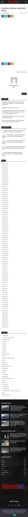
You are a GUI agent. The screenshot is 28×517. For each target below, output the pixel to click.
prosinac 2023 (5, 229)
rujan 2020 (4, 308)
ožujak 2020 (5, 321)
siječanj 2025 (5, 202)
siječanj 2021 (5, 300)
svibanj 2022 (5, 267)
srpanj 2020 (5, 312)
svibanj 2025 (5, 194)
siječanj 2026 (5, 178)
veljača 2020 (5, 323)
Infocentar (4, 348)
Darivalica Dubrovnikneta (8, 337)
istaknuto (4, 350)
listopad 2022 (5, 257)
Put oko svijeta (5, 374)
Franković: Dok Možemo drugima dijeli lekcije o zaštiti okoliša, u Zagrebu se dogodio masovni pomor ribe (13, 148)
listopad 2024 (5, 208)
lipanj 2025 (4, 192)
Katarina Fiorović (6, 13)
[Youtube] (19, 505)
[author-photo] (14, 83)
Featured (4, 345)
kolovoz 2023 (5, 237)
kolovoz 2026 (5, 163)
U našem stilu (5, 384)
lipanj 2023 (4, 241)
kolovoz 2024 (5, 212)
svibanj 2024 (5, 218)
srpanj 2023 (5, 239)
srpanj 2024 (5, 214)
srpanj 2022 (5, 263)
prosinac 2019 (5, 325)
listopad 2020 (5, 306)
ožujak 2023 (5, 247)
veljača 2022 (5, 274)
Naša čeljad (4, 368)
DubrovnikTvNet (6, 339)
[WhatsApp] (12, 16)
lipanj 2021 (4, 290)
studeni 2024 (5, 206)
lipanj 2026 (4, 167)
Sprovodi (4, 382)
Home (2, 5)
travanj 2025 (5, 196)
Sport (3, 380)
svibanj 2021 (5, 292)
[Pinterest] (9, 16)
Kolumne (4, 356)
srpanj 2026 (5, 165)
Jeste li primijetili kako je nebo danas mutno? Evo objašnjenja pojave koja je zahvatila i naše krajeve (18, 449)
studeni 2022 (5, 255)
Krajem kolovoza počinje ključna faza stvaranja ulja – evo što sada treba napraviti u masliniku (13, 121)
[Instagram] (12, 505)
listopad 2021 (5, 282)
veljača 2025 (5, 200)
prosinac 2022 (5, 253)
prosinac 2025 (5, 180)
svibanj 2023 (5, 243)
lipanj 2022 (4, 265)
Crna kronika (5, 335)
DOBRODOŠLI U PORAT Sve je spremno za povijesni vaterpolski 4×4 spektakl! (13, 117)
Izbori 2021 (4, 352)
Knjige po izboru (6, 354)
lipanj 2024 (4, 216)
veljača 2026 (5, 176)
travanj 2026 (5, 171)
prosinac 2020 (5, 302)
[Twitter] (5, 16)
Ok (14, 515)
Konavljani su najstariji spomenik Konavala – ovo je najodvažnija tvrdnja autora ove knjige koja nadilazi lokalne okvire (13, 103)
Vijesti (3, 392)
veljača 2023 (5, 249)
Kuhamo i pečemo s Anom (8, 358)
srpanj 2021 (5, 288)
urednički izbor (5, 388)
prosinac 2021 (5, 278)
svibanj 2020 (5, 316)
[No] (26, 512)
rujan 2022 (4, 259)
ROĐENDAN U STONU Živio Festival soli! (10, 107)
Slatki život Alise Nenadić (8, 378)
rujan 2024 (4, 210)
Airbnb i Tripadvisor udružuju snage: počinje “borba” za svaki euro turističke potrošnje (18, 416)
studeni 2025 (5, 182)
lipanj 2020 (4, 314)
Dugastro (4, 341)
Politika (3, 372)
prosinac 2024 (5, 204)
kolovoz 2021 (5, 286)
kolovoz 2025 (5, 188)
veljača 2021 (5, 298)
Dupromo (4, 343)
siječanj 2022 (5, 276)
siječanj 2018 (5, 327)
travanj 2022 (5, 270)
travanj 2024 (5, 221)
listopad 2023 (5, 233)
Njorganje (4, 370)
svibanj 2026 (5, 169)
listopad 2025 (5, 184)
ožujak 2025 (5, 198)
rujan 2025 (4, 186)
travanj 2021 (5, 294)
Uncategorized (5, 386)
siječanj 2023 (5, 251)
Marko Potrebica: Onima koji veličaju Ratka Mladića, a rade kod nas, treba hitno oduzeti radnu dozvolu (13, 136)
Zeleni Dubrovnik (6, 394)
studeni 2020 (5, 304)
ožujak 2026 (5, 174)
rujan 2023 (4, 235)
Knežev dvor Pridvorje (22, 72)
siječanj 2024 (5, 227)
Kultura (4, 360)
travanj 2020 (5, 319)
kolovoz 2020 (5, 310)
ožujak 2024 (5, 223)
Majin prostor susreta (7, 366)
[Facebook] (2, 16)
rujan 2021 (4, 284)
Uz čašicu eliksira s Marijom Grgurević (11, 390)
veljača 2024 (5, 225)
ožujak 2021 (5, 296)
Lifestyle (4, 362)
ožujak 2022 (5, 272)
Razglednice (5, 376)
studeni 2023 (5, 231)
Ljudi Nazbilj (5, 364)
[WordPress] (14, 87)
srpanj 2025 (5, 190)
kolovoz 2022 (5, 261)
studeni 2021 (5, 280)
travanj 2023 (5, 245)
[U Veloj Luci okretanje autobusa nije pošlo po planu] (5, 443)
